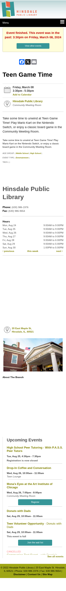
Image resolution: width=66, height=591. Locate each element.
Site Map (47, 574)
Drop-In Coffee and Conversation (29, 468)
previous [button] (8, 251)
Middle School (22, 153)
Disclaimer (20, 574)
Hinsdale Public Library (28, 101)
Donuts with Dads (19, 511)
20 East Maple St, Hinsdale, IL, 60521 (23, 330)
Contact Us (34, 574)
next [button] (59, 251)
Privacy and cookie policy (18, 581)
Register (35, 502)
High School (35, 153)
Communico (55, 581)
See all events (55, 556)
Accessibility (40, 581)
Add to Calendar (22, 94)
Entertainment (22, 158)
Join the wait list (35, 542)
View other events (33, 46)
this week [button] (32, 251)
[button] (62, 22)
